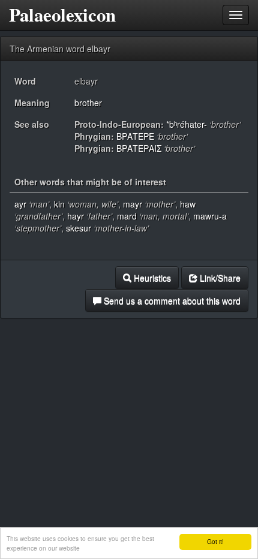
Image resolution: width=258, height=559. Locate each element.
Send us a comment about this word (171, 300)
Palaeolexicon (62, 14)
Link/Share (219, 278)
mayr (132, 204)
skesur (78, 228)
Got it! (215, 541)
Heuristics (151, 278)
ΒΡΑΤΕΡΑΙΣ (138, 148)
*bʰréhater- (186, 124)
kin (59, 204)
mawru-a (210, 216)
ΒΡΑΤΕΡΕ (135, 136)
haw (188, 204)
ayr (20, 204)
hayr (75, 216)
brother (88, 103)
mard (127, 216)
